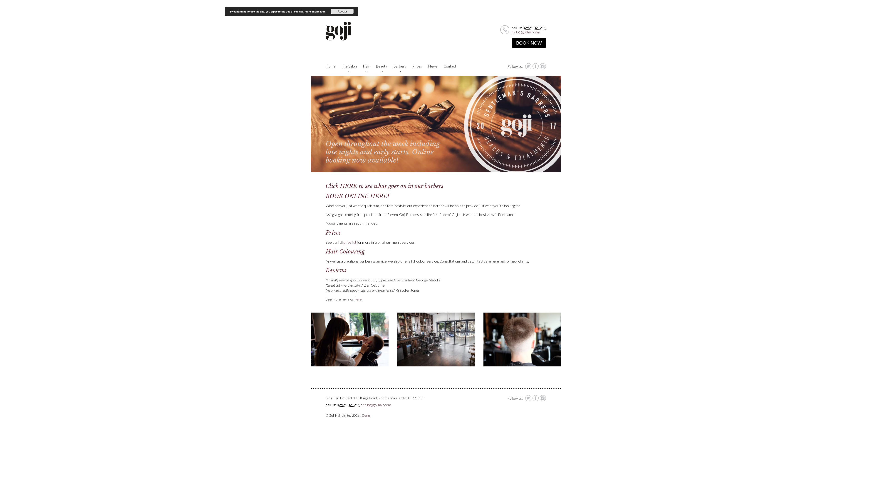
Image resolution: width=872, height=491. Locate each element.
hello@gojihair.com (526, 32)
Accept (342, 11)
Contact (449, 66)
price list (349, 242)
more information (315, 11)
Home (331, 66)
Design (367, 415)
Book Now (529, 42)
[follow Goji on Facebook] (536, 66)
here (358, 299)
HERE (348, 186)
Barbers (399, 66)
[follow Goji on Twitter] (528, 66)
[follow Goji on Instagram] (543, 66)
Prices (417, 66)
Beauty (381, 66)
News (432, 66)
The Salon (349, 66)
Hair (366, 66)
